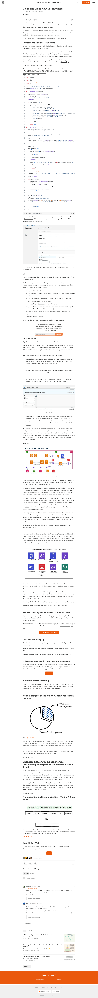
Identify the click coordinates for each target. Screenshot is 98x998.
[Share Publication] (80, 2)
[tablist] (29, 873)
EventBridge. (65, 62)
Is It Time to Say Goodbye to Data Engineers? (37, 935)
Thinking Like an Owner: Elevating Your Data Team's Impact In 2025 (42, 946)
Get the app (56, 991)
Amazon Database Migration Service (60, 538)
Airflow (30, 495)
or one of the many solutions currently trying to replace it (51, 495)
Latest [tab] (28, 930)
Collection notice (59, 987)
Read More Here (28, 757)
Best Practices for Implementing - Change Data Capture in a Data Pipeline (46, 643)
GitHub (40, 213)
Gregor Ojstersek (30, 738)
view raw (72, 213)
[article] (49, 937)
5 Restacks (39, 858)
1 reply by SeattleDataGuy (34, 898)
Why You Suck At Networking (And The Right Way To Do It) (41, 654)
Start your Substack (45, 991)
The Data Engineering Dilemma (30, 937)
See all (26, 966)
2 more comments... (27, 923)
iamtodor (28, 886)
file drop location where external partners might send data (48, 307)
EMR (58, 536)
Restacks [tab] (32, 873)
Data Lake (41, 304)
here (33, 620)
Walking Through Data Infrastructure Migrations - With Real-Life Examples (46, 649)
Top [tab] (24, 930)
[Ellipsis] (74, 886)
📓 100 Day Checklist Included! (30, 958)
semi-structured (35, 312)
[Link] (21, 43)
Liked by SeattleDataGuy (32, 888)
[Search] (77, 2)
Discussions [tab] (34, 930)
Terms (52, 987)
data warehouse (28, 219)
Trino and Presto (39, 345)
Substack (42, 995)
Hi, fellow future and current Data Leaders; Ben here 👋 (36, 948)
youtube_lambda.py (28, 213)
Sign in (93, 2)
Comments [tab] (26, 873)
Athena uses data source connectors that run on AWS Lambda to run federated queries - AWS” (49, 371)
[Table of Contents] (2, 499)
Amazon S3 (62, 348)
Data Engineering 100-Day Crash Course (36, 956)
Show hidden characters (31, 74)
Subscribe (86, 2)
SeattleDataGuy (26, 14)
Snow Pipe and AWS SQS (47, 299)
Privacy (48, 987)
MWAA (27, 507)
